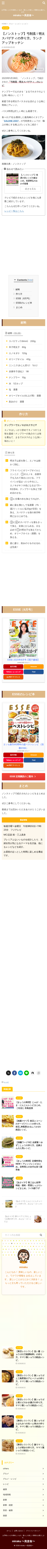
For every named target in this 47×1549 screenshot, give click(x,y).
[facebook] (14, 1072)
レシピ (6, 1082)
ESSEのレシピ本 (23, 302)
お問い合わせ (18, 1531)
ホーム (9, 1531)
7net (33, 672)
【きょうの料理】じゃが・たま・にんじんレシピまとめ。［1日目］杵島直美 (29, 1105)
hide (30, 280)
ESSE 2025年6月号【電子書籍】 (23, 659)
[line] (26, 1072)
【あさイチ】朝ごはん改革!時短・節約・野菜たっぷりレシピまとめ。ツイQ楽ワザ (29, 1185)
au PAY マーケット (13, 677)
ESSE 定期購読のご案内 (21, 776)
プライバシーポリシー (33, 1531)
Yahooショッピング (13, 672)
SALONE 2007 (11, 121)
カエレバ (27, 662)
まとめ (18, 307)
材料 (17, 289)
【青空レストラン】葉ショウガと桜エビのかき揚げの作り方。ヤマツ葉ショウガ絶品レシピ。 (30, 1402)
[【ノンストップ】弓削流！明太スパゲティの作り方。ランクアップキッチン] (20, 1072)
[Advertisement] (23, 248)
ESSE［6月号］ (23, 298)
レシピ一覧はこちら (14, 211)
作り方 (18, 294)
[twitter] (8, 1072)
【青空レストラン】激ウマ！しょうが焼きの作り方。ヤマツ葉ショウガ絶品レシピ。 (30, 1447)
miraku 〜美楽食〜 (23, 15)
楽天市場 (13, 666)
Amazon (33, 666)
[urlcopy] (38, 1072)
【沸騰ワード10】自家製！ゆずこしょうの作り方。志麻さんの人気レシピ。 (29, 1145)
